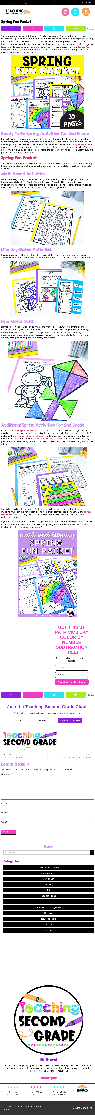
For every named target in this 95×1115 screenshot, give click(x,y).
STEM (48, 901)
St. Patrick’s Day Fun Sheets (29, 435)
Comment (7, 774)
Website (5, 822)
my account (86, 13)
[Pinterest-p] (82, 2)
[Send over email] (76, 28)
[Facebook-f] (79, 2)
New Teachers (48, 918)
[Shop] (75, 10)
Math (48, 890)
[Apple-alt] (89, 2)
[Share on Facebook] (11, 28)
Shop (75, 13)
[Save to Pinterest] (33, 28)
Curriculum (48, 878)
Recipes (49, 930)
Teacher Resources (49, 867)
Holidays (48, 913)
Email (4, 813)
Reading (48, 884)
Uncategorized (48, 873)
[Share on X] (54, 28)
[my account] (86, 10)
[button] (54, 2)
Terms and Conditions (80, 1107)
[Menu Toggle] (11, 3)
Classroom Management (49, 907)
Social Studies (48, 895)
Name (5, 803)
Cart (65, 13)
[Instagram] (86, 2)
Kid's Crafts (49, 924)
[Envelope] (93, 2)
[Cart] (26, 2)
